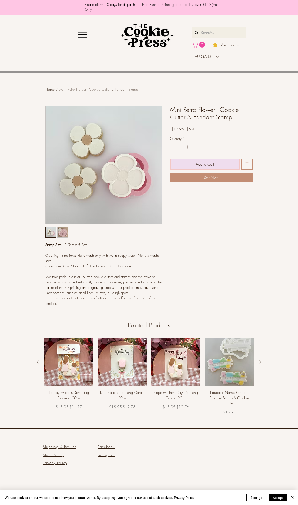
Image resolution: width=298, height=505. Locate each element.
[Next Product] (260, 362)
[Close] (292, 497)
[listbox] (207, 56)
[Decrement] (173, 147)
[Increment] (188, 147)
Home (50, 89)
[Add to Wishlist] (247, 164)
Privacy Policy (184, 497)
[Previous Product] (38, 362)
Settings (256, 497)
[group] (149, 376)
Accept (278, 497)
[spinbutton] (180, 147)
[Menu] (82, 34)
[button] (199, 45)
